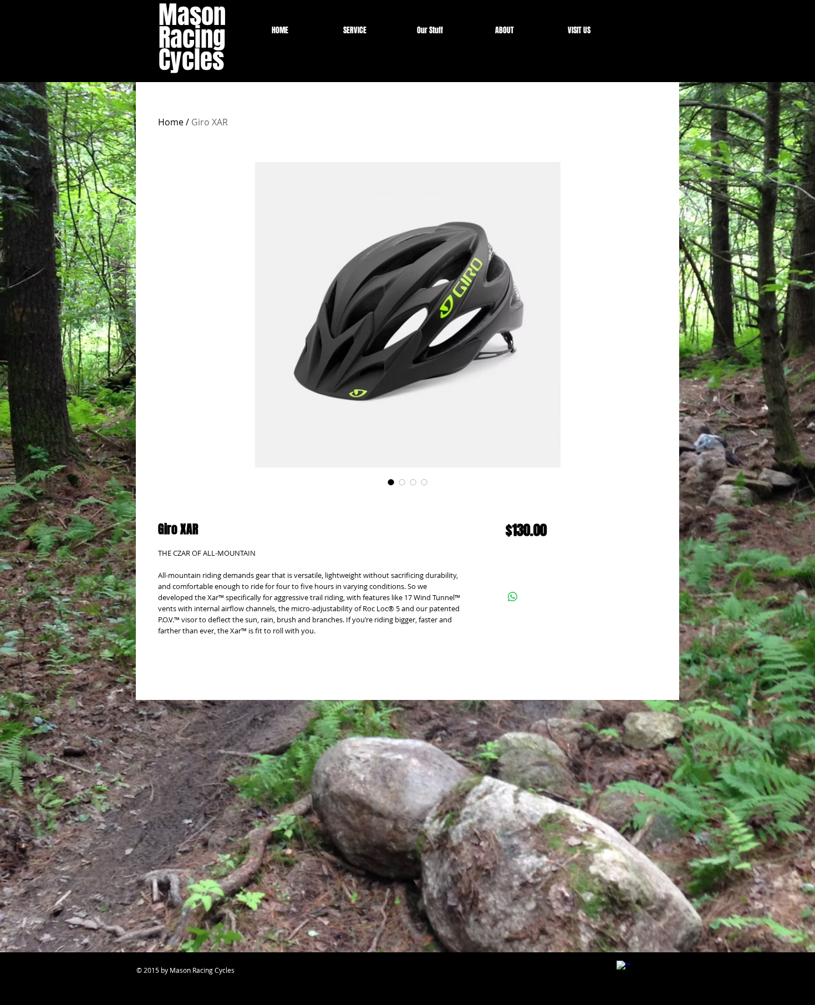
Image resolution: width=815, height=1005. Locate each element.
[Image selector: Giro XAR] (390, 482)
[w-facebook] (624, 968)
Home (171, 122)
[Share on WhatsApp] (512, 596)
